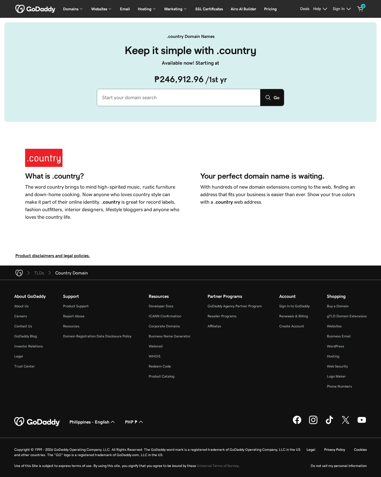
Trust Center (24, 366)
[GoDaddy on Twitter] (346, 423)
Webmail (156, 346)
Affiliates (214, 326)
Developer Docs (161, 306)
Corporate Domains (164, 326)
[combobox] (179, 97)
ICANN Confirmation (165, 316)
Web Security (337, 366)
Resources (71, 326)
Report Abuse (74, 316)
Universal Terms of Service (218, 466)
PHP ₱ (131, 422)
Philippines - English (89, 422)
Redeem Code (160, 366)
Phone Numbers (339, 386)
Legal (18, 356)
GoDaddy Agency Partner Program (235, 306)
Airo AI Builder (243, 9)
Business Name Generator (170, 336)
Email (125, 9)
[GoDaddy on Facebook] (297, 423)
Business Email (339, 336)
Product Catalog (161, 376)
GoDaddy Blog (25, 336)
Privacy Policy (334, 449)
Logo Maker (336, 376)
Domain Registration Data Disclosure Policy (97, 336)
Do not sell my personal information (339, 466)
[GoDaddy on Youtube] (362, 423)
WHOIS (154, 356)
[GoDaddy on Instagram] (313, 423)
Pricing (270, 9)
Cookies (360, 449)
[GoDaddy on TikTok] (329, 423)
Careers (20, 316)
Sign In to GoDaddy (294, 306)
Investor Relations (28, 346)
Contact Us (23, 326)
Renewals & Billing (293, 316)
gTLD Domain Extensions (347, 316)
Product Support (76, 306)
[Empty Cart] (360, 9)
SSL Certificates (209, 9)
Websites (334, 326)
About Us (21, 306)
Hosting (333, 356)
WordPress (335, 346)
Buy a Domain (338, 306)
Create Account (291, 326)
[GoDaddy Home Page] (37, 422)
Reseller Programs (222, 316)
